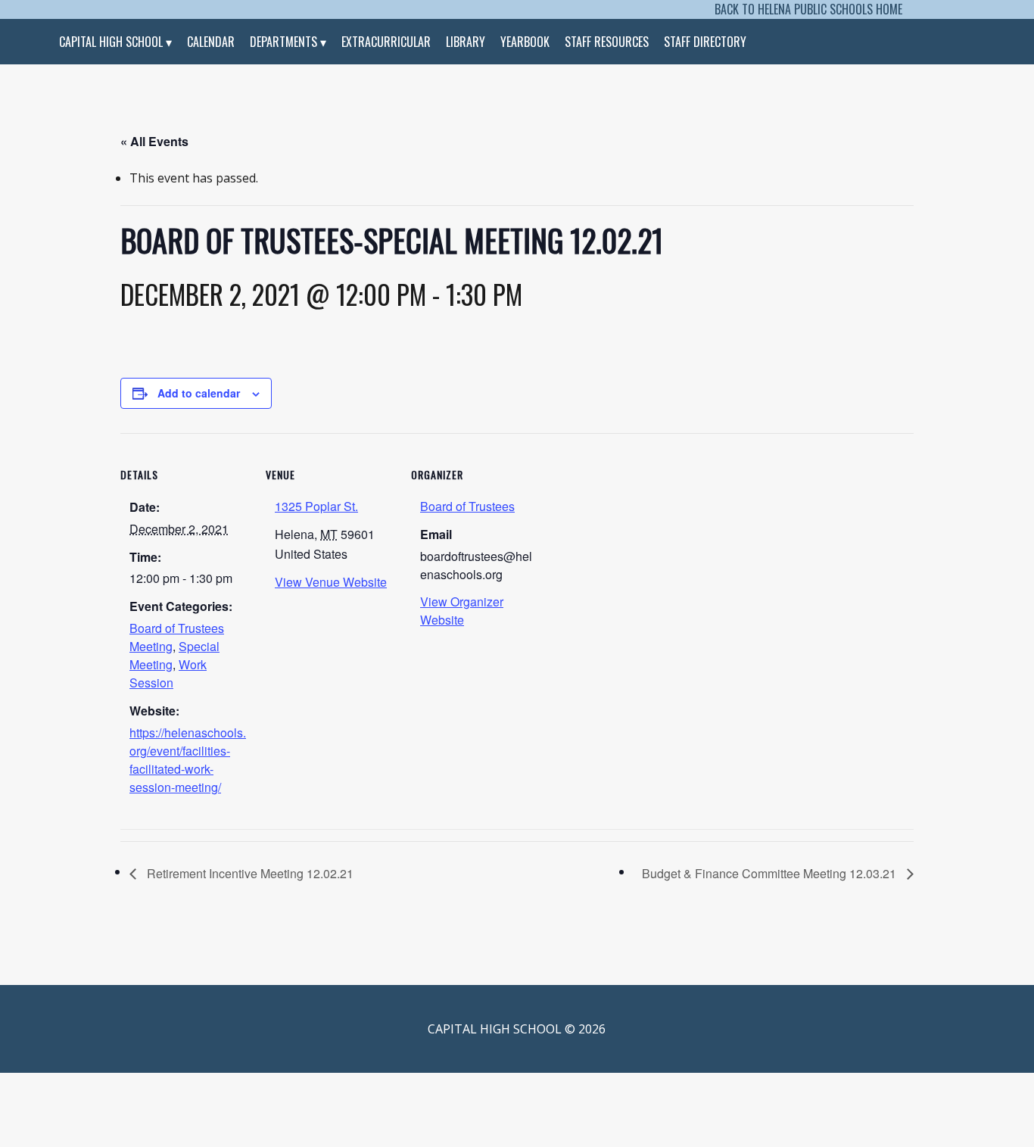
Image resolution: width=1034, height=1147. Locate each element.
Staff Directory (705, 42)
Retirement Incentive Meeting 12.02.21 (248, 873)
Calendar (211, 42)
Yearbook (525, 42)
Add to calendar (198, 393)
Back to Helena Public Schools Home (808, 9)
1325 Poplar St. (316, 506)
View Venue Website (331, 582)
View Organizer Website (461, 610)
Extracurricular (386, 42)
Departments (283, 42)
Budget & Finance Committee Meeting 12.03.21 (770, 873)
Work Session (168, 673)
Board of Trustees (467, 506)
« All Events (154, 141)
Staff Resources (607, 42)
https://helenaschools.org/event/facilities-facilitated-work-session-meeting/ (187, 760)
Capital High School (111, 42)
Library (465, 42)
